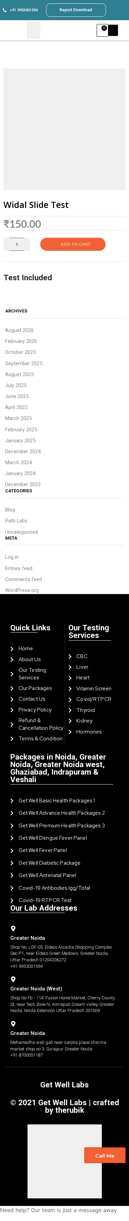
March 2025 (18, 418)
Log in (12, 557)
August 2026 (19, 330)
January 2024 (20, 473)
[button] (113, 30)
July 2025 (15, 385)
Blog (10, 510)
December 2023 (23, 484)
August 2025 (19, 374)
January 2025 (20, 440)
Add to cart (75, 244)
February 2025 (21, 430)
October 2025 (20, 352)
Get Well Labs (64, 1084)
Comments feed (23, 579)
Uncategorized (21, 532)
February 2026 (21, 341)
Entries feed (18, 568)
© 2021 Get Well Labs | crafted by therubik (64, 1106)
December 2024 (23, 451)
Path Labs (16, 521)
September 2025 (23, 363)
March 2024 (18, 462)
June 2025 (17, 396)
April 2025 (16, 407)
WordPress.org (22, 590)
